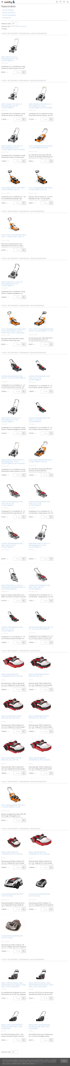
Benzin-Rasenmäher (38, 81)
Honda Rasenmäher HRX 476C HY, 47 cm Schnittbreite (12, 629)
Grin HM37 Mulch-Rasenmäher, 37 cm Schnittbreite (9, 59)
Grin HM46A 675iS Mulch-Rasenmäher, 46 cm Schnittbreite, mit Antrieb (13, 148)
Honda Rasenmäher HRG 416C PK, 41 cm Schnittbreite (12, 503)
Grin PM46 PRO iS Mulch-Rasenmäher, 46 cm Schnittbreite (12, 284)
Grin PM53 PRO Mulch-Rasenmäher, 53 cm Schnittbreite (11, 420)
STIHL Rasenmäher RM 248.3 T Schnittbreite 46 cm (40, 147)
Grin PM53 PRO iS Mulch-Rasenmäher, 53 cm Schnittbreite (39, 545)
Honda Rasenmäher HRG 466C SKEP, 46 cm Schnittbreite (12, 545)
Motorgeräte (13, 33)
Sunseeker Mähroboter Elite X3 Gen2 (12, 895)
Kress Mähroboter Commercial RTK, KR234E (39, 759)
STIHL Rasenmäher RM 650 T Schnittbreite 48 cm (40, 461)
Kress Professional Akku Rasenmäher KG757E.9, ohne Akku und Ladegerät (41, 985)
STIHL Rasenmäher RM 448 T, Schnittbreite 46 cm (13, 189)
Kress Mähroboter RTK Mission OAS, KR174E (11, 759)
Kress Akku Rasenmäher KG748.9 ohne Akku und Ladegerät (39, 1027)
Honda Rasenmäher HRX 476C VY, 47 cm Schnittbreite (39, 420)
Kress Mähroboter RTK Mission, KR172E (39, 675)
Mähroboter (35, 651)
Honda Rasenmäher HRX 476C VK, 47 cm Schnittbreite (39, 378)
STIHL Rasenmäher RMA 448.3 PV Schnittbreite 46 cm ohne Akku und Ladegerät (13, 331)
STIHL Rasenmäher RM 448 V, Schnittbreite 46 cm (41, 189)
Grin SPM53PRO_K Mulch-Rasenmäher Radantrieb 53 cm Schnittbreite (13, 587)
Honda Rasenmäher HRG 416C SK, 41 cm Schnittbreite (39, 503)
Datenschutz (39, 1064)
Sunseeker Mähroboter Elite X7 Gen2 (12, 937)
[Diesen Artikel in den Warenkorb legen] (23, 72)
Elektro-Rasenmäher (38, 33)
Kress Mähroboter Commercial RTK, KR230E (12, 853)
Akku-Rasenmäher (37, 211)
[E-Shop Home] (9, 2)
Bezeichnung (19, 26)
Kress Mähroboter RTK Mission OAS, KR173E (39, 717)
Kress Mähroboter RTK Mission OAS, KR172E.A (11, 717)
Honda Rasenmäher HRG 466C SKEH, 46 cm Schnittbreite (39, 587)
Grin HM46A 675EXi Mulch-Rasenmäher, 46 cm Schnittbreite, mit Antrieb (40, 106)
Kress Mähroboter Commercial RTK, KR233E (12, 675)
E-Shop (4, 33)
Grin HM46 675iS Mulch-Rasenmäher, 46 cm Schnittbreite (12, 106)
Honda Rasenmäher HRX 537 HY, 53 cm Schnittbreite (41, 628)
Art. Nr (12, 26)
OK (64, 1061)
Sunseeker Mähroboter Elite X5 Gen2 (39, 895)
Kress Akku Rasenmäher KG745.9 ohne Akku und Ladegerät (11, 1027)
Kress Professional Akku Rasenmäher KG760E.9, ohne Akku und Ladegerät (13, 985)
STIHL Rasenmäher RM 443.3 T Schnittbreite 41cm (13, 806)
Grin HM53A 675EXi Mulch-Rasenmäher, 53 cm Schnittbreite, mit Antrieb (13, 462)
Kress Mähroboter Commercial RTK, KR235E (39, 853)
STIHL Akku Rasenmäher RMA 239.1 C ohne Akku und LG (13, 236)
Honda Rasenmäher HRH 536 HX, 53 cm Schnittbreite (13, 377)
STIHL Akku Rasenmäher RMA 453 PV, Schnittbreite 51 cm (41, 330)
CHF (25, 26)
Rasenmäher (24, 33)
